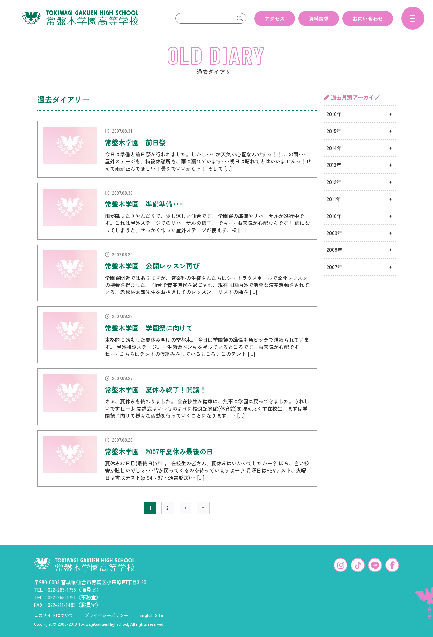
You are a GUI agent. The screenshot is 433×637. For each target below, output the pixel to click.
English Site (151, 615)
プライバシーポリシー (107, 615)
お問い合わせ (367, 18)
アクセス (275, 18)
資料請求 (319, 18)
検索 (239, 18)
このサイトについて (53, 615)
